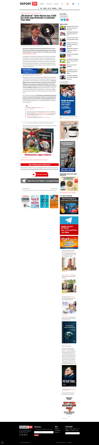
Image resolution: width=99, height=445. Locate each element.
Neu (41, 8)
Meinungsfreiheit (37, 159)
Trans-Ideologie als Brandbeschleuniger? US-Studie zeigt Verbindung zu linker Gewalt (72, 77)
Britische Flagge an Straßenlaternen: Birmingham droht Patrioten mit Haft (72, 33)
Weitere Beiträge (64, 16)
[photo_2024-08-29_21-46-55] (69, 139)
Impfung (22, 159)
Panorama (54, 8)
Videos (60, 8)
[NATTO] (69, 190)
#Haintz (41, 107)
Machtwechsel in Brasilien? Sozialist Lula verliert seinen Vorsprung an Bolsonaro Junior (72, 28)
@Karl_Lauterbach (30, 109)
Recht (40, 13)
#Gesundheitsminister (39, 113)
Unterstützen (49, 3)
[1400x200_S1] (39, 73)
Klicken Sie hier (25, 157)
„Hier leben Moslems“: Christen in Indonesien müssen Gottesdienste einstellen (72, 71)
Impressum (70, 442)
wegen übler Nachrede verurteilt (29, 53)
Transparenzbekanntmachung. (37, 75)
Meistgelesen (35, 13)
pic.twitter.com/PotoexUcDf (32, 115)
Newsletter (56, 3)
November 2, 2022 (46, 117)
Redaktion (42, 3)
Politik (49, 8)
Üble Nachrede (44, 159)
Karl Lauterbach (28, 159)
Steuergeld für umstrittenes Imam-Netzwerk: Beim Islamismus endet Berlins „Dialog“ (72, 44)
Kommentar (28, 13)
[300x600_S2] (67, 115)
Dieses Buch (25, 122)
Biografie (65, 351)
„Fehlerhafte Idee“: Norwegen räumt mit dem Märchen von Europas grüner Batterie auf (72, 50)
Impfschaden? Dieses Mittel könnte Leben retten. (68, 174)
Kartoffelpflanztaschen (67, 275)
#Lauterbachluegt (46, 113)
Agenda (65, 317)
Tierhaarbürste (72, 296)
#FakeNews (44, 114)
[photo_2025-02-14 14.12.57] (67, 171)
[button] (38, 8)
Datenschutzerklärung (61, 442)
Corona (44, 8)
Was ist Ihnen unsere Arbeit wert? (39, 164)
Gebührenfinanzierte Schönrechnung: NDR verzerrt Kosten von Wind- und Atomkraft (72, 61)
